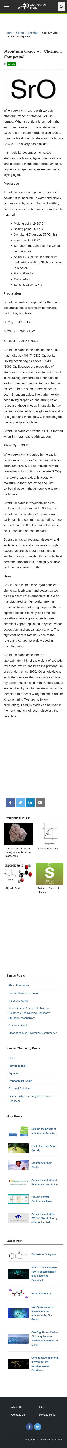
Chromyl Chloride (19, 1088)
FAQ (42, 1407)
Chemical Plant (17, 1025)
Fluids (12, 1058)
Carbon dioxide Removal (23, 993)
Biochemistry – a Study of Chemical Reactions (30, 1098)
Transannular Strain (20, 1080)
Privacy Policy (48, 1414)
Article (11, 64)
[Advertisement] (33, 760)
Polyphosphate (17, 1065)
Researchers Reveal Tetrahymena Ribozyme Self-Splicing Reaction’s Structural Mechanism (29, 1012)
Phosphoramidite (18, 985)
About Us (17, 1407)
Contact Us (18, 1414)
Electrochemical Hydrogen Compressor (32, 1032)
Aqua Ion (13, 1073)
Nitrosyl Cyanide (18, 1000)
